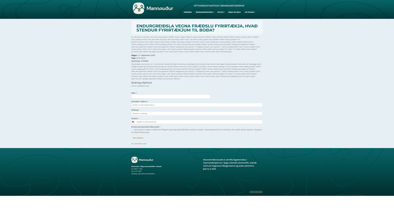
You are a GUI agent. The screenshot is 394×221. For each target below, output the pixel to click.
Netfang (135, 110)
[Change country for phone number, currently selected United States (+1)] (133, 122)
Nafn (134, 93)
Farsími (135, 118)
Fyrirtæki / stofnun (139, 101)
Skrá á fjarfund (138, 138)
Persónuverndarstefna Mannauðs (145, 127)
